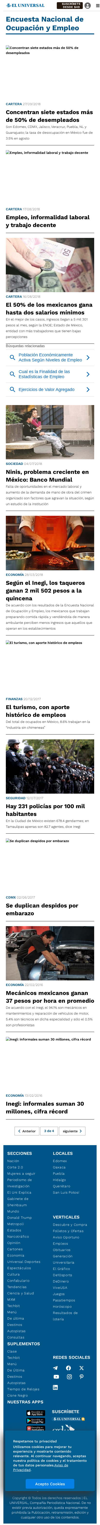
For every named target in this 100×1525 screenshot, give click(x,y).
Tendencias (17, 1287)
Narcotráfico (18, 1236)
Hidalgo (59, 1180)
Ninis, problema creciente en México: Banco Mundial (47, 476)
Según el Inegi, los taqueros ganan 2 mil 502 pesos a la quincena (45, 590)
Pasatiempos (64, 1300)
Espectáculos (19, 1268)
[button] (70, 5)
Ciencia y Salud (20, 1293)
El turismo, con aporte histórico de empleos (38, 711)
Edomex (60, 1161)
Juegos (59, 1294)
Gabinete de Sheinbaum (18, 1202)
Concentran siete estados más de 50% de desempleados (49, 116)
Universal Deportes (24, 1262)
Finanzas (14, 699)
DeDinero (61, 1281)
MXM (11, 1299)
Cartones (15, 1249)
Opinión (13, 1243)
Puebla (59, 1173)
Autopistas (16, 1331)
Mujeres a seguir (21, 1173)
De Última (16, 1370)
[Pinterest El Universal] (81, 1377)
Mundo (13, 1211)
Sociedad (14, 464)
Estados (14, 1230)
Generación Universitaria (64, 1259)
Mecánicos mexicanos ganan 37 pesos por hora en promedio (50, 997)
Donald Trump (19, 1218)
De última (15, 1318)
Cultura (13, 1274)
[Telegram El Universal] (55, 1368)
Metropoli (15, 1224)
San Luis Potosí (66, 1192)
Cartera (14, 104)
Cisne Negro (17, 1395)
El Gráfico (61, 1269)
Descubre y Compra (70, 1225)
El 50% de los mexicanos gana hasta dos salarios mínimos (49, 308)
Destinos (14, 1325)
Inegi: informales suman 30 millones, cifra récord (45, 1107)
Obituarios (62, 1250)
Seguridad (15, 798)
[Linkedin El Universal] (55, 1387)
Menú (12, 1312)
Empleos (60, 1243)
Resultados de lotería (65, 1316)
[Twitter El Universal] (81, 1368)
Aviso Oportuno (66, 1237)
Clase (12, 1351)
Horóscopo (62, 1306)
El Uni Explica (19, 1192)
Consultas (15, 1337)
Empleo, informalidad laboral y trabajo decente (48, 221)
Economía (15, 575)
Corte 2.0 (15, 1167)
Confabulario (18, 1281)
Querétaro (61, 1186)
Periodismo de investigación (19, 1183)
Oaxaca (59, 1167)
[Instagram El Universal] (69, 1377)
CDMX (11, 897)
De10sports (62, 1275)
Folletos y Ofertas (68, 1231)
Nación (13, 1161)
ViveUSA (60, 1288)
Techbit (13, 1306)
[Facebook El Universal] (68, 1368)
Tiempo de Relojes (23, 1389)
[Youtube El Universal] (56, 1377)
